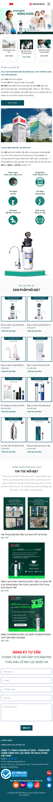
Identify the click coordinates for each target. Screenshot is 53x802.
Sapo (32, 795)
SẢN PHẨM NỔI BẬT (26, 290)
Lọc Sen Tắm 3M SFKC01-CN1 (12, 446)
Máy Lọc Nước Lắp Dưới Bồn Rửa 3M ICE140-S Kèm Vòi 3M (23, 325)
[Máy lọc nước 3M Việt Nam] (11, 4)
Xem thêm (9, 56)
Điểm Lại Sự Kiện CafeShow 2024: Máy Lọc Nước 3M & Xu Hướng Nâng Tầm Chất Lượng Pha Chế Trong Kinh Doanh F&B (26, 584)
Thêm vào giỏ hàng (8, 331)
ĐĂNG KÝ (26, 728)
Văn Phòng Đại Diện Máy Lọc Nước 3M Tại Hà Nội (24, 534)
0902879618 (39, 4)
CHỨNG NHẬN (6, 740)
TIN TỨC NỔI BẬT (26, 471)
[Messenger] (49, 785)
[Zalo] (49, 779)
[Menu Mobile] (49, 4)
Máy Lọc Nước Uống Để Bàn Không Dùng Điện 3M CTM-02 (23, 365)
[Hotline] (49, 773)
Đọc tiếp (5, 538)
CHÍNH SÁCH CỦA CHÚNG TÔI (13, 745)
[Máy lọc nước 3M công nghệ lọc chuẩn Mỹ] (26, 21)
